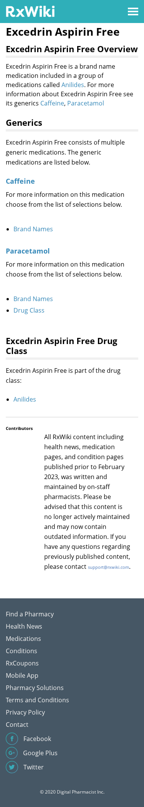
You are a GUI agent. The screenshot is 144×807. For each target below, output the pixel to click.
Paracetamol (85, 103)
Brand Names (33, 229)
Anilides (72, 85)
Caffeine (52, 103)
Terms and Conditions (37, 700)
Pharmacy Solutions (35, 687)
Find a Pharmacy (30, 614)
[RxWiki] (30, 11)
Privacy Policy (25, 712)
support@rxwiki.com (108, 567)
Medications (23, 638)
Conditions (21, 651)
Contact (17, 724)
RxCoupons (22, 663)
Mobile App (22, 675)
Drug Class (29, 310)
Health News (24, 626)
